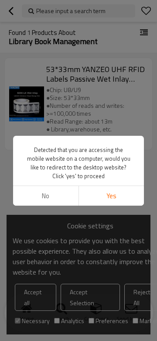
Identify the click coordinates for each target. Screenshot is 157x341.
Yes (111, 196)
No (45, 196)
